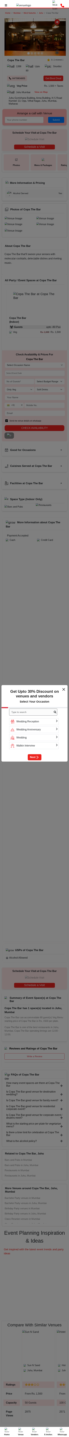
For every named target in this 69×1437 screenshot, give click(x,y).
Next (32, 757)
